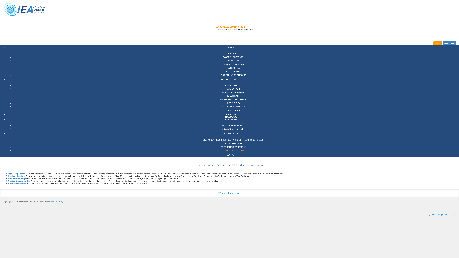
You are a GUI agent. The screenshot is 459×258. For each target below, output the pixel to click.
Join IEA (438, 43)
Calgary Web (431, 214)
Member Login (449, 43)
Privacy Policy (57, 202)
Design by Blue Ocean (446, 214)
